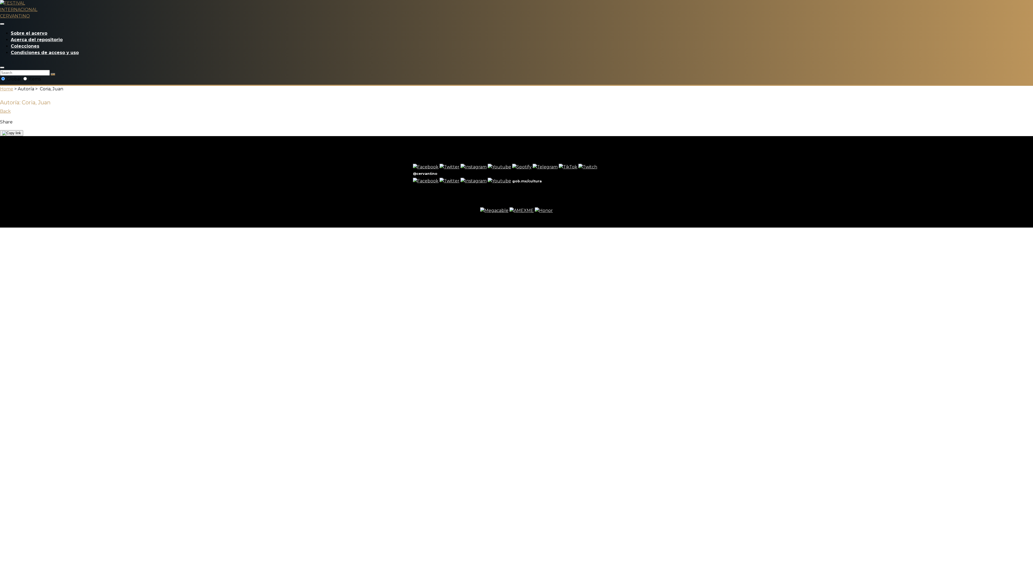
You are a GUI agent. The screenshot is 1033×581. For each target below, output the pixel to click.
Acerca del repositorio (37, 39)
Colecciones (25, 46)
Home (6, 88)
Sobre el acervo (29, 33)
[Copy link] (11, 133)
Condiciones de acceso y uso (45, 52)
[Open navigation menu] (2, 24)
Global (14, 79)
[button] (2, 67)
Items (34, 79)
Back (5, 111)
